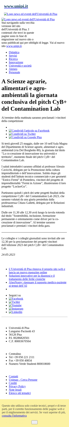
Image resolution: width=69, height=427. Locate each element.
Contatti (13, 376)
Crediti (13, 383)
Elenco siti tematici (20, 393)
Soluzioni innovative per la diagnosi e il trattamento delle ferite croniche (32, 277)
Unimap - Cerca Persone (23, 379)
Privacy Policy (17, 386)
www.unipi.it (14, 46)
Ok (34, 422)
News (5, 262)
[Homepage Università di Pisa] (51, 30)
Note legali (15, 389)
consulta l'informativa (14, 415)
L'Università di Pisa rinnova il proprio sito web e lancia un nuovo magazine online (37, 270)
